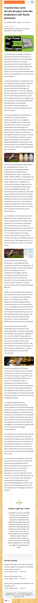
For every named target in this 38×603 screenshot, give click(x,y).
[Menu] (32, 2)
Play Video (22, 43)
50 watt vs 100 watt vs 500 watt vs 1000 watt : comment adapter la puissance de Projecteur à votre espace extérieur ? (19, 566)
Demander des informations (14, 2)
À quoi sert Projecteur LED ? (13, 576)
